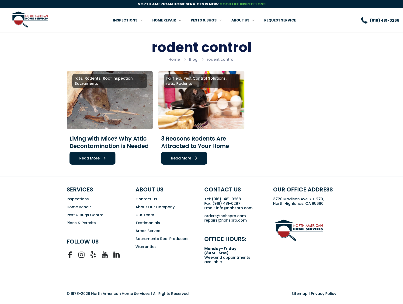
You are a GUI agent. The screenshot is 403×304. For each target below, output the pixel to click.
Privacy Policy (323, 293)
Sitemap (300, 293)
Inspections (78, 199)
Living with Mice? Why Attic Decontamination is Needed (109, 142)
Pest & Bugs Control (85, 215)
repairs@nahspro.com (225, 220)
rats (78, 78)
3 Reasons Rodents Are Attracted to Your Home (195, 142)
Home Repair (79, 207)
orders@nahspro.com (225, 216)
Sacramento (86, 83)
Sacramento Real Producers (161, 238)
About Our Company (155, 207)
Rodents (93, 78)
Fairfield (173, 78)
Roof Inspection (118, 78)
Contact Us (146, 199)
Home (174, 59)
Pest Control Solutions (205, 78)
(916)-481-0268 (226, 199)
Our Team (144, 215)
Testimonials (147, 223)
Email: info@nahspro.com (228, 208)
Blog (193, 59)
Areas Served (147, 230)
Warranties (145, 246)
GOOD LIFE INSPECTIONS (242, 4)
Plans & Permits (81, 223)
